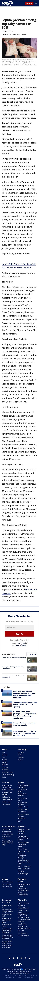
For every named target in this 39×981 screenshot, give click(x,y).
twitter (29, 958)
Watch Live (29, 3)
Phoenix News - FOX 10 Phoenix (23, 889)
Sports (21, 782)
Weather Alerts (7, 785)
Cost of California (7, 834)
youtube (13, 958)
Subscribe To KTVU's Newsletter (24, 927)
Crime (4, 757)
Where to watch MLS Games (7, 946)
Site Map (21, 931)
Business (5, 765)
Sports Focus (22, 849)
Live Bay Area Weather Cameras (8, 789)
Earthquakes (6, 797)
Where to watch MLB (7, 915)
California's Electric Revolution (24, 830)
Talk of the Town (23, 851)
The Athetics (22, 812)
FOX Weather (6, 804)
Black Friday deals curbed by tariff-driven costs (13, 676)
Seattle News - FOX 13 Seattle (23, 894)
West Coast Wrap (7, 772)
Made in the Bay (23, 842)
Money (5, 879)
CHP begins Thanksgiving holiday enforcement (13, 667)
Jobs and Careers (23, 908)
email (9, 958)
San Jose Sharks (23, 814)
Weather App (6, 802)
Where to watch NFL (7, 906)
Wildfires (4, 762)
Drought (4, 760)
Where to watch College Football (7, 911)
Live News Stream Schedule (24, 920)
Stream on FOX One (6, 901)
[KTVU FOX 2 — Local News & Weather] (8, 3)
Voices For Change (24, 866)
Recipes (20, 760)
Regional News (22, 880)
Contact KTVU (22, 910)
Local (3, 752)
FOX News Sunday (8, 775)
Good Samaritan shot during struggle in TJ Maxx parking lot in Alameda (24, 733)
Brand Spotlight (23, 874)
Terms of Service (21, 646)
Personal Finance (7, 882)
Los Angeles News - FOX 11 (24, 885)
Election (4, 777)
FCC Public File (23, 933)
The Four (21, 834)
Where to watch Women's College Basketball (7, 937)
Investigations (8, 826)
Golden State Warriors (22, 795)
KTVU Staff (21, 905)
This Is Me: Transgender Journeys (22, 856)
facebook (17, 958)
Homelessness (7, 832)
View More (31, 654)
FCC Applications (23, 936)
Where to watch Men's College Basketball (7, 931)
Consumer (5, 767)
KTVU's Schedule (23, 917)
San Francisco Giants (22, 799)
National (4, 755)
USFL (19, 821)
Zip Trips (21, 752)
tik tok (25, 958)
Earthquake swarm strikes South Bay (14, 658)
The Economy (6, 884)
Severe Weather (7, 799)
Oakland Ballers (23, 809)
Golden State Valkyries (22, 803)
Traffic (20, 755)
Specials (21, 826)
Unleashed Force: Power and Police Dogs (7, 843)
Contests (21, 757)
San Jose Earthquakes (22, 818)
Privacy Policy (22, 644)
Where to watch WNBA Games (7, 942)
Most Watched (8, 654)
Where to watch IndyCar (7, 925)
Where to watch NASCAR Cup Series (7, 920)
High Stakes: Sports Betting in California (23, 838)
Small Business (7, 887)
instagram (21, 958)
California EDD (7, 829)
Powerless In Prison (6, 837)
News (11, 31)
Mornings (22, 749)
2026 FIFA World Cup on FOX (23, 786)
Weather (6, 782)
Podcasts (5, 770)
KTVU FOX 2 (5, 31)
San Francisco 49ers (22, 790)
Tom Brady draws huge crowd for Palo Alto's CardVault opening (25, 704)
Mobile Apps (22, 924)
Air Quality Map (7, 792)
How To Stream (23, 903)
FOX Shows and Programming (23, 914)
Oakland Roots (23, 807)
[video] (32, 660)
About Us (22, 900)
